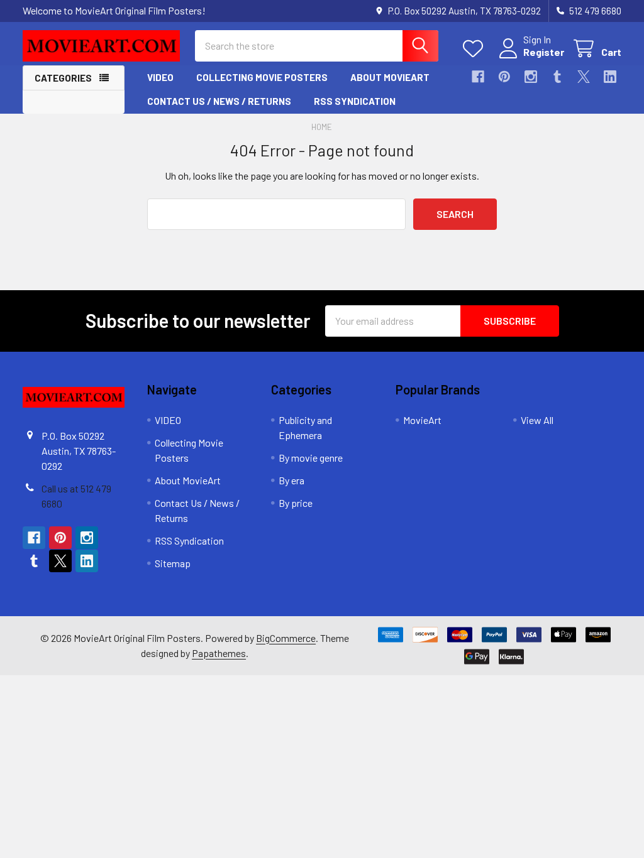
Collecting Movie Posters (262, 77)
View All (537, 420)
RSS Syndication (355, 101)
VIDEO (160, 77)
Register (543, 52)
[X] (583, 76)
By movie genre (311, 458)
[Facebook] (478, 76)
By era (291, 480)
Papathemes (219, 653)
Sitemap (173, 563)
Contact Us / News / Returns (219, 101)
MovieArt (422, 420)
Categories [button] (63, 78)
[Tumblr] (557, 76)
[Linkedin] (610, 76)
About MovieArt (390, 77)
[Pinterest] (504, 76)
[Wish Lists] (476, 48)
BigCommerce (286, 638)
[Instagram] (530, 76)
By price (296, 503)
